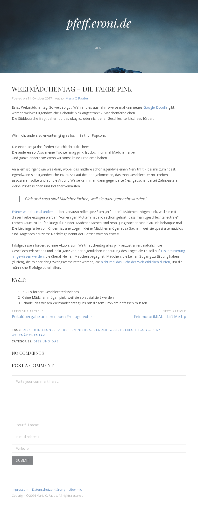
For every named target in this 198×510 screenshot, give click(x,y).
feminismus (80, 330)
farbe (62, 330)
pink (157, 330)
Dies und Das (46, 341)
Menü (99, 48)
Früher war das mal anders (33, 211)
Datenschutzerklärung (48, 489)
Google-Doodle (155, 107)
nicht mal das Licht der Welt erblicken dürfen (135, 262)
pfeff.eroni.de (99, 22)
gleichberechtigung (130, 330)
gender (100, 330)
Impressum (20, 489)
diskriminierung (38, 330)
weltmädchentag (29, 335)
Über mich (76, 489)
